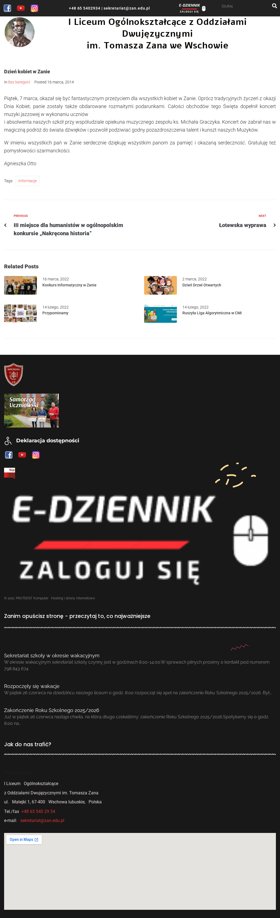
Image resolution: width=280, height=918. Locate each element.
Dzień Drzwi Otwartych (201, 285)
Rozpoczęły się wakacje (32, 686)
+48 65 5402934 (84, 8)
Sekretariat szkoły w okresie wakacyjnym (52, 655)
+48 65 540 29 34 (38, 811)
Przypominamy (55, 313)
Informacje (27, 181)
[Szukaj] (246, 6)
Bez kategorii (19, 82)
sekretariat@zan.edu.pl (126, 8)
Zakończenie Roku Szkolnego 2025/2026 (51, 710)
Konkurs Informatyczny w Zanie (69, 285)
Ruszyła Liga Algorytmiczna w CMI (212, 313)
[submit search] (274, 5)
